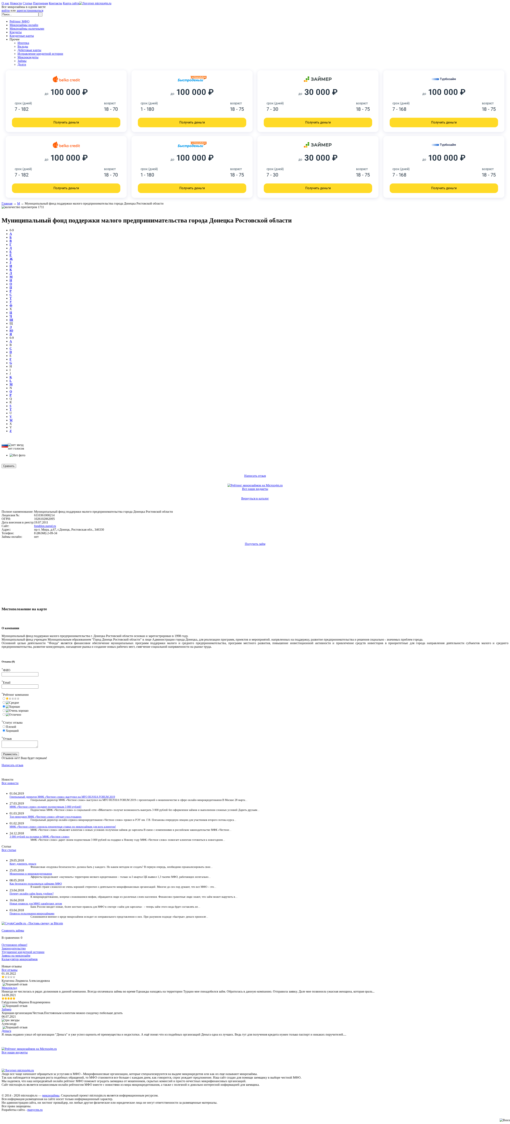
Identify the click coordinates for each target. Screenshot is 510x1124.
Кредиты (16, 32)
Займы (22, 61)
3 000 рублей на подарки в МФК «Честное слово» (40, 836)
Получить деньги (66, 122)
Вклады (23, 46)
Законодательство (14, 948)
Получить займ (255, 544)
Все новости (10, 783)
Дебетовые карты (29, 50)
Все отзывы (10, 970)
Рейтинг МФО (19, 21)
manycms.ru (35, 1109)
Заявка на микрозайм (16, 955)
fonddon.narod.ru (45, 526)
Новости (16, 3)
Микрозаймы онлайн (24, 25)
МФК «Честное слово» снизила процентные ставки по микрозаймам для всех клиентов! (63, 826)
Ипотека (23, 43)
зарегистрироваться (30, 10)
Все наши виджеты (255, 489)
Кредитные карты (22, 35)
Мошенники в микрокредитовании (31, 873)
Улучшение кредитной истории (23, 952)
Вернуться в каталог (255, 498)
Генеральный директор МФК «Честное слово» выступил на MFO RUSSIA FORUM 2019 (62, 796)
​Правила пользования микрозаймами (32, 913)
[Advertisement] (33, 563)
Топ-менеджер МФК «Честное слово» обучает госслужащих (45, 816)
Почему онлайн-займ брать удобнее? (32, 893)
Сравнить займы (13, 930)
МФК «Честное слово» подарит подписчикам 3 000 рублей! (45, 806)
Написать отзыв (255, 475)
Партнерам (40, 3)
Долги (22, 64)
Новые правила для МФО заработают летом (36, 903)
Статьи (27, 3)
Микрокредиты (28, 57)
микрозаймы (50, 1095)
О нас (5, 3)
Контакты (55, 3)
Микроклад (9, 988)
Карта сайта (71, 3)
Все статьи (9, 850)
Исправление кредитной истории (40, 53)
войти (6, 10)
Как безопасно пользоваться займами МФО (36, 883)
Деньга (6, 1031)
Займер (6, 1009)
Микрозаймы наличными (27, 28)
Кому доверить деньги (23, 863)
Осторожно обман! (14, 945)
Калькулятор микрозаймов (20, 959)
